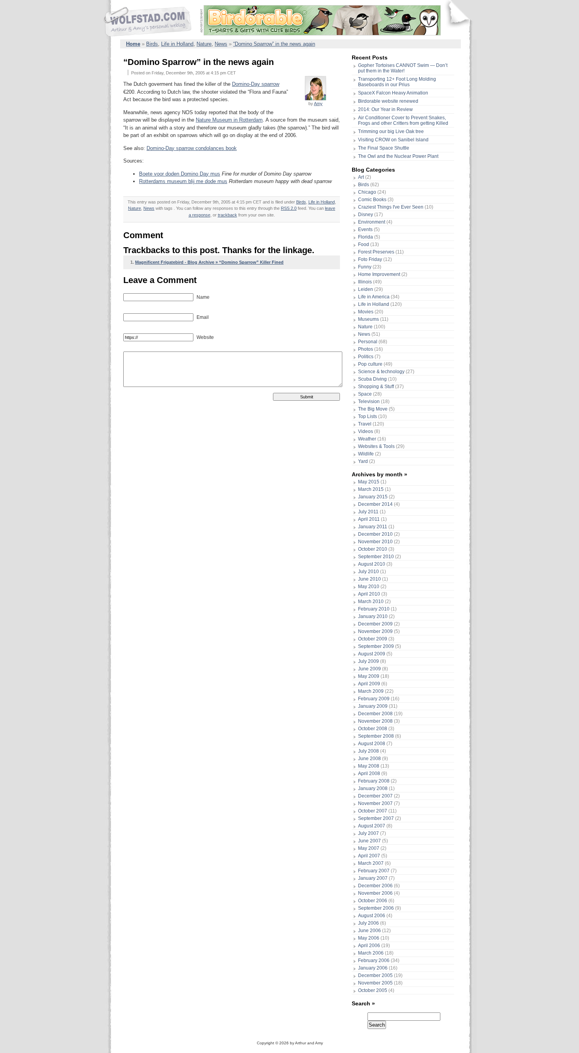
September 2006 (376, 908)
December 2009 (375, 624)
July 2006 (368, 923)
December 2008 (375, 713)
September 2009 (376, 646)
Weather (367, 439)
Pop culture (370, 364)
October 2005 (372, 990)
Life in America (374, 297)
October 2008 (372, 728)
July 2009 (368, 661)
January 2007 (373, 878)
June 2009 (369, 669)
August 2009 (371, 654)
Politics (365, 356)
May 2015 (368, 482)
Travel (364, 424)
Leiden (365, 289)
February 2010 (374, 609)
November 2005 (375, 983)
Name (202, 297)
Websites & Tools (376, 446)
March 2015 (371, 489)
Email (202, 317)
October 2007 (372, 811)
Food (363, 244)
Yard (363, 461)
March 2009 (371, 691)
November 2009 (375, 631)
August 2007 (371, 826)
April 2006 (369, 945)
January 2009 (373, 706)
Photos (365, 349)
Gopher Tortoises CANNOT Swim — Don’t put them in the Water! (402, 68)
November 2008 (375, 721)
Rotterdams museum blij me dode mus (183, 181)
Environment (371, 222)
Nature (204, 44)
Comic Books (372, 199)
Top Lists (367, 416)
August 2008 (371, 743)
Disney (365, 214)
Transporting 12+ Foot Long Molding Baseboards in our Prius (397, 81)
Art (361, 177)
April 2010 (369, 594)
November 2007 (375, 803)
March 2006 (371, 953)
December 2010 (375, 534)
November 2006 (375, 893)
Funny (364, 267)
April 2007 (369, 856)
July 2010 (368, 571)
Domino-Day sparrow (255, 84)
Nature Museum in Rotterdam (229, 120)
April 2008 (369, 773)
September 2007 (376, 818)
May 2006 (368, 938)
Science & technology (381, 371)
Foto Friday (370, 259)
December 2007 (375, 796)
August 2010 (371, 564)
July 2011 (368, 511)
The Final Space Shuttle (383, 148)
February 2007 (374, 870)
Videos (365, 431)
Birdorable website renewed (388, 101)
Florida (365, 237)
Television (369, 401)
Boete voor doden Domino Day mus (179, 174)
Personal (367, 341)
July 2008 (368, 751)
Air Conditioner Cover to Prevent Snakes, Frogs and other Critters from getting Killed (403, 120)
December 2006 (375, 885)
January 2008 (373, 788)
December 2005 (375, 975)
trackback (227, 215)
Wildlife (366, 454)
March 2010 (371, 601)
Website (204, 337)
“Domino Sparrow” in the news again (274, 44)
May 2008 (368, 766)
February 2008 (374, 781)
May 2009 (368, 676)
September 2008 (376, 736)
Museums (368, 319)
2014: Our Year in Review (385, 109)
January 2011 (372, 526)
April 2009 (369, 684)
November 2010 (375, 541)
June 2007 (369, 841)
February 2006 (374, 960)
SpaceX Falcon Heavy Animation (393, 93)
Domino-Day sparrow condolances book (192, 148)
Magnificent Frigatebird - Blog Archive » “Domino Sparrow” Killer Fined (209, 262)
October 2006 (372, 900)
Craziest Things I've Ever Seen (390, 207)
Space (365, 394)
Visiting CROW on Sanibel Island (393, 139)
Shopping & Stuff (376, 386)
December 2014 (375, 504)
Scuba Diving (372, 379)
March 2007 (371, 863)
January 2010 (373, 616)
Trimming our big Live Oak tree (391, 131)
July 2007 (368, 833)
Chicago (367, 192)
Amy (318, 103)
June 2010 (369, 579)
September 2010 (376, 556)
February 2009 (374, 698)
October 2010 (372, 549)
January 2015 (373, 497)
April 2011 (369, 519)
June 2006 (369, 930)
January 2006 (373, 968)
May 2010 (368, 586)
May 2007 (368, 848)
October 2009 (372, 639)
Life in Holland (177, 44)
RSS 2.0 (289, 208)
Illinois (365, 282)
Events (365, 229)
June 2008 (369, 758)
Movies (365, 312)
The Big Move (373, 409)
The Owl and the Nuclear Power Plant (398, 156)
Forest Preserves (376, 252)
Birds (152, 44)
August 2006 (371, 915)
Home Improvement (379, 274)
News (221, 44)
